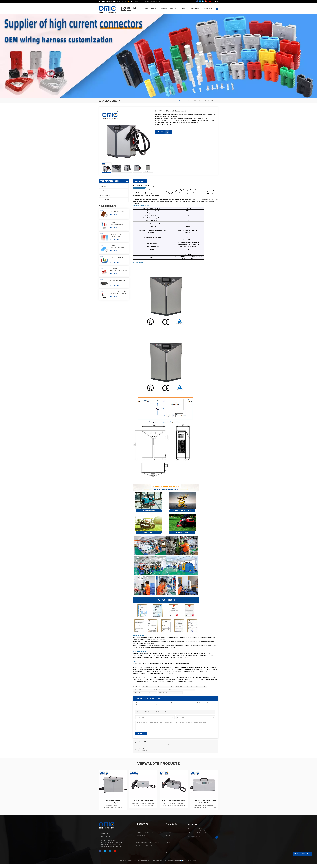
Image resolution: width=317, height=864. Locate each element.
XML (148, 860)
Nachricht (173, 8)
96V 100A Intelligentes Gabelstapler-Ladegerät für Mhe (158, 687)
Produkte (164, 8)
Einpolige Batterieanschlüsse (143, 829)
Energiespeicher (105, 195)
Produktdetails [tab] (140, 181)
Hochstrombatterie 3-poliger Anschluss (146, 845)
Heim (146, 8)
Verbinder (103, 186)
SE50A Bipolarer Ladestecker (118, 211)
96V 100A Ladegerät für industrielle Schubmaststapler (191, 687)
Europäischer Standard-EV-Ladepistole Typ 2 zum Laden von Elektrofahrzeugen (118, 292)
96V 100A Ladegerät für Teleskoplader (145, 692)
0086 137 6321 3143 (140, 1)
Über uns (154, 8)
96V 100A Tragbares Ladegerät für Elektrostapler (180, 690)
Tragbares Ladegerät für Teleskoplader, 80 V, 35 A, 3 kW (112, 802)
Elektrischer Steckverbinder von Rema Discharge (149, 832)
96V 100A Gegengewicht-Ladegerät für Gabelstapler (148, 690)
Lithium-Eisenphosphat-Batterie (144, 839)
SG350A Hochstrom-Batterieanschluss (116, 235)
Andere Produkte (105, 200)
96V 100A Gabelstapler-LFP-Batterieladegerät (156, 712)
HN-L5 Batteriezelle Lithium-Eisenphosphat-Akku (118, 281)
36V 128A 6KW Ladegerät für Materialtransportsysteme (174, 802)
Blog (167, 852)
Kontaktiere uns (207, 8)
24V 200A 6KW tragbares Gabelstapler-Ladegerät (143, 802)
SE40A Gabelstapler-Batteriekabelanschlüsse (117, 246)
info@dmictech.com (155, 1)
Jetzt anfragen (164, 132)
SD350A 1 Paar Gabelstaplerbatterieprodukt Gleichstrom (118, 269)
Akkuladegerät (185, 101)
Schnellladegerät (140, 835)
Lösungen (183, 8)
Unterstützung (194, 8)
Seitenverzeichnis (127, 860)
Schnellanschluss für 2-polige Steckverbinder (148, 842)
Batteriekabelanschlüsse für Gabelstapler (147, 849)
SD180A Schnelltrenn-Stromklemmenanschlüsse (118, 258)
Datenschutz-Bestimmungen (139, 860)
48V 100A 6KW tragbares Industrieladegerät (204, 802)
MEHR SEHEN (114, 215)
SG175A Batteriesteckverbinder (116, 223)
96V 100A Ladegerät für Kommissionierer (170, 692)
